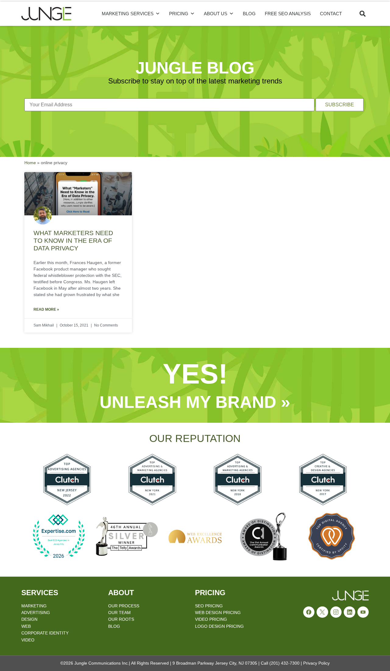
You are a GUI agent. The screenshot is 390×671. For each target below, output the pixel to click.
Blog (249, 13)
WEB (26, 626)
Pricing (178, 13)
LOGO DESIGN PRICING (219, 626)
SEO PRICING (209, 605)
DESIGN (29, 619)
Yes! (195, 373)
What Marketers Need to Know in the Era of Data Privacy (73, 240)
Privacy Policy (316, 663)
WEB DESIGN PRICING (218, 612)
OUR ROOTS (121, 619)
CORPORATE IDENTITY (45, 632)
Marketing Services (128, 13)
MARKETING (34, 605)
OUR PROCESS (123, 605)
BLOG (114, 626)
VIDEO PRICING (211, 619)
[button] (362, 14)
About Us (215, 13)
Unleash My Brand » (195, 402)
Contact (331, 13)
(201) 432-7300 (284, 663)
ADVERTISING (35, 612)
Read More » (46, 309)
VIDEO (27, 639)
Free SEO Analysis (288, 13)
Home (30, 163)
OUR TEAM (119, 612)
